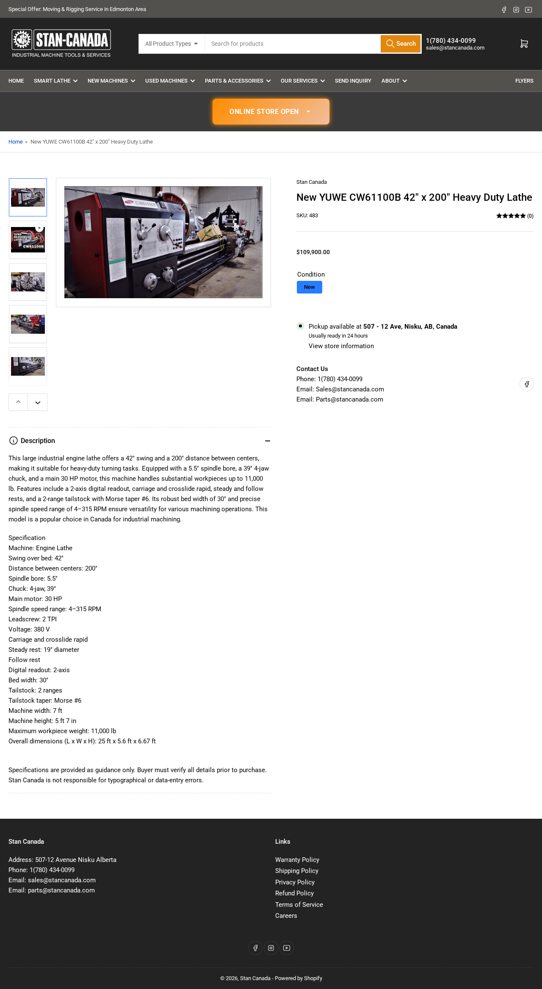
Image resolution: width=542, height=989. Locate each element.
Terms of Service (299, 905)
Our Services (299, 81)
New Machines (108, 81)
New (309, 287)
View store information (341, 346)
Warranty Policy (297, 860)
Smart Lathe (52, 81)
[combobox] (313, 44)
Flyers (524, 81)
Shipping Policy (296, 871)
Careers (286, 916)
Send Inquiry (353, 81)
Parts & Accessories (234, 81)
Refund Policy (294, 893)
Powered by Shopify (298, 978)
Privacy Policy (295, 882)
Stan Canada (311, 182)
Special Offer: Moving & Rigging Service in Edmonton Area (77, 9)
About (391, 81)
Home (16, 81)
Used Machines (166, 81)
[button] (271, 112)
